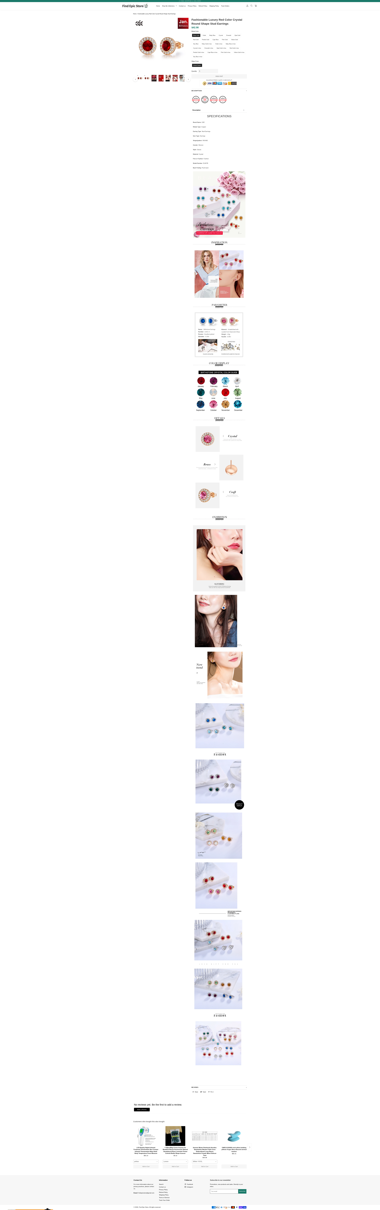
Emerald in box (209, 48)
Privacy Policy (192, 6)
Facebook (189, 1184)
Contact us (182, 6)
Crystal (221, 35)
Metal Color (195, 31)
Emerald (228, 35)
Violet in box (218, 44)
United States (197, 65)
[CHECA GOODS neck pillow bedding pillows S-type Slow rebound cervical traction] (234, 1136)
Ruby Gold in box (207, 44)
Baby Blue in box (231, 44)
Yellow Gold (234, 39)
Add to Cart (146, 1166)
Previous (134, 78)
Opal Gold (237, 35)
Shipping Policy (214, 6)
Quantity (194, 71)
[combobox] (146, 1162)
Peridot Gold (205, 39)
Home (158, 6)
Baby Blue (212, 35)
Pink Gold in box (225, 52)
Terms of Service (164, 1197)
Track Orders (225, 6)
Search (161, 1184)
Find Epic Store (144, 1207)
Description (196, 110)
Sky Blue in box (197, 56)
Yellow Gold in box (239, 52)
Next (187, 78)
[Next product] (250, 1147)
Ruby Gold (196, 35)
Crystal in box (197, 48)
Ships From (195, 61)
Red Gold (196, 39)
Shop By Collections (168, 6)
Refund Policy (203, 6)
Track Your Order (164, 1200)
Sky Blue (195, 44)
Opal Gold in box (221, 48)
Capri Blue (215, 39)
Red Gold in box (234, 48)
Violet (204, 35)
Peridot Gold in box (198, 52)
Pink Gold (225, 39)
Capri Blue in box (212, 52)
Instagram (189, 1187)
